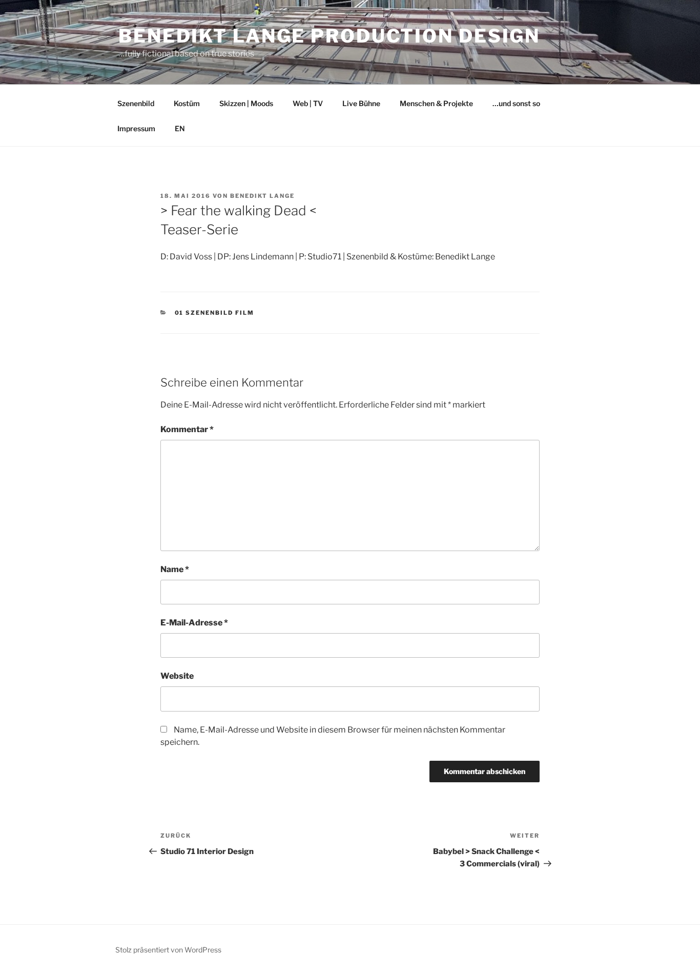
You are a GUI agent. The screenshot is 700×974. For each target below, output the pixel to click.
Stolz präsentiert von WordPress (168, 949)
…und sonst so (516, 103)
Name (174, 569)
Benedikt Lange (262, 195)
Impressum (136, 128)
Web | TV (308, 103)
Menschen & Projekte (436, 103)
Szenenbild (135, 103)
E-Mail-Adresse (194, 622)
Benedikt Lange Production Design (329, 36)
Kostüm (187, 103)
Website (177, 676)
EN (180, 128)
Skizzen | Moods (246, 103)
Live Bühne (361, 103)
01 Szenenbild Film (215, 312)
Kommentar (187, 429)
